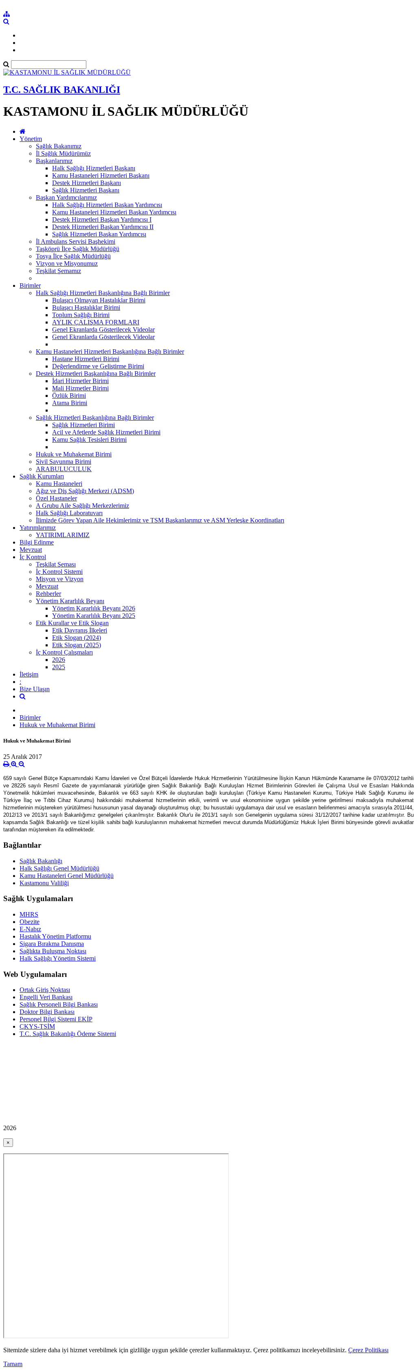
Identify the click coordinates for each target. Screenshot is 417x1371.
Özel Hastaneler (56, 498)
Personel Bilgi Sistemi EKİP (56, 1019)
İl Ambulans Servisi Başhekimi (75, 241)
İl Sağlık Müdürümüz (63, 153)
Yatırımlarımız (38, 527)
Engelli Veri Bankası (46, 997)
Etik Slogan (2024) (76, 637)
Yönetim (31, 138)
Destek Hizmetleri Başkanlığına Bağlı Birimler (96, 373)
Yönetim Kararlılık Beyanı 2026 (93, 608)
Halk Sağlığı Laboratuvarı (69, 512)
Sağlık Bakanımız (58, 146)
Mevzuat (31, 549)
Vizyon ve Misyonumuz (67, 263)
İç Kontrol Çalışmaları (64, 652)
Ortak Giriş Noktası (45, 989)
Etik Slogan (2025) (76, 644)
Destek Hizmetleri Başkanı (86, 182)
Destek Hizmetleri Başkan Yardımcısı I (101, 219)
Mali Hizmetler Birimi (80, 388)
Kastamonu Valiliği (44, 882)
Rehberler (48, 593)
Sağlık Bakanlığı (41, 860)
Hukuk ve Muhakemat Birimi (74, 454)
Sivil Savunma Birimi (63, 461)
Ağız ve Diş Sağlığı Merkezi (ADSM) (85, 490)
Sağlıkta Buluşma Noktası (53, 951)
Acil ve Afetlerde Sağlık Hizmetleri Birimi (106, 432)
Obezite (30, 921)
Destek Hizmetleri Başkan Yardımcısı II (103, 226)
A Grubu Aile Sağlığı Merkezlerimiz (82, 505)
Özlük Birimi (69, 395)
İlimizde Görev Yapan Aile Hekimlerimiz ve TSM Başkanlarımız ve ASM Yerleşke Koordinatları (160, 520)
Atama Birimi (69, 402)
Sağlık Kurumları (42, 476)
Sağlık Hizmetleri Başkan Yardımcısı (99, 234)
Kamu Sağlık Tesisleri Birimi (89, 439)
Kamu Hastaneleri (59, 483)
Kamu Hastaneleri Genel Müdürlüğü (67, 875)
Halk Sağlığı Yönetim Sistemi (58, 958)
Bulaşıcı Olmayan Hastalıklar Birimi (98, 300)
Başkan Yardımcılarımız (66, 197)
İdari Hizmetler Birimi (80, 380)
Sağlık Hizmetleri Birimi (83, 424)
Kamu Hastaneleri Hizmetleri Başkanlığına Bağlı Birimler (110, 351)
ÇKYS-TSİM (37, 1026)
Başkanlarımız (54, 160)
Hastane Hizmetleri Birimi (85, 358)
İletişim (29, 674)
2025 (58, 666)
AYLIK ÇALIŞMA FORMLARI (95, 322)
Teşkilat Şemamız (58, 270)
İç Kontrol (33, 556)
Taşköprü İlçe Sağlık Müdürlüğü (77, 248)
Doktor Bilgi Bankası (47, 1011)
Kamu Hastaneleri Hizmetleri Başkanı (100, 175)
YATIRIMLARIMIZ (63, 534)
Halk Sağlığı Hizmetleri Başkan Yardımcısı (107, 204)
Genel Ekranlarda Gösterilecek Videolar (103, 329)
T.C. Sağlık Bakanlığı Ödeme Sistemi (68, 1033)
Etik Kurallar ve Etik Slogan (72, 622)
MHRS (29, 914)
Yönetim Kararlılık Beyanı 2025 (93, 615)
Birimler (30, 285)
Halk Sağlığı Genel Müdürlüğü (59, 868)
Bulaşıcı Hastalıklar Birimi (86, 307)
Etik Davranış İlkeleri (79, 630)
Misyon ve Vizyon (59, 578)
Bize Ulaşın (35, 689)
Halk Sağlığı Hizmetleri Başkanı (93, 168)
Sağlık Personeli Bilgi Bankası (59, 1004)
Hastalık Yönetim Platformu (55, 936)
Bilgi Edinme (37, 542)
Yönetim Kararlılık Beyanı (70, 600)
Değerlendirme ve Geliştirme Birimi (98, 366)
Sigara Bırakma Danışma (52, 943)
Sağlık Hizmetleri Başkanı (85, 190)
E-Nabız (30, 929)
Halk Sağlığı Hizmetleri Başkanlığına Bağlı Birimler (103, 292)
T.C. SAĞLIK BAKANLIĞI (61, 89)
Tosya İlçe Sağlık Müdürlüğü (73, 256)
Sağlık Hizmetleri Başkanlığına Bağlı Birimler (95, 417)
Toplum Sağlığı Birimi (81, 314)
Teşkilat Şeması (56, 564)
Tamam (12, 1363)
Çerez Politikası (368, 1350)
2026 (58, 659)
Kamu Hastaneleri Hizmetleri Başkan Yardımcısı (114, 212)
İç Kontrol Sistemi (59, 571)
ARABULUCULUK (64, 468)
